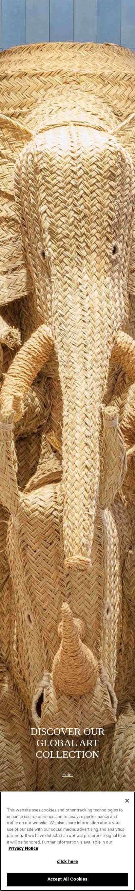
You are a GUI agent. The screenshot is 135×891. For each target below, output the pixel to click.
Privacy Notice (23, 848)
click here (67, 862)
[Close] (127, 800)
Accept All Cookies (67, 879)
